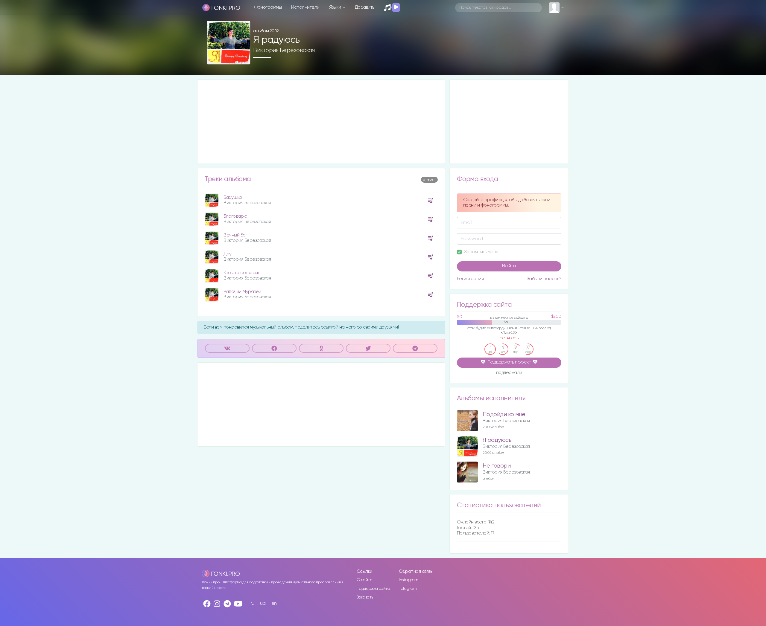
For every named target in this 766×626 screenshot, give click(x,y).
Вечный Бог (235, 235)
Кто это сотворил (242, 273)
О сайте (365, 580)
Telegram (408, 589)
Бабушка (233, 197)
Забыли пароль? (544, 279)
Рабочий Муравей (242, 291)
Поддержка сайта (373, 589)
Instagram (408, 580)
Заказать (365, 597)
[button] (243, 58)
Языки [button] (335, 7)
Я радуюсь (497, 440)
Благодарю (235, 216)
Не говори (497, 466)
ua (262, 603)
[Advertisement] (321, 122)
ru (252, 603)
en (274, 603)
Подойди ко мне (504, 414)
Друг (228, 254)
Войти (509, 266)
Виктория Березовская (283, 50)
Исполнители (305, 7)
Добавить (364, 7)
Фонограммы (268, 7)
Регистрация (470, 279)
